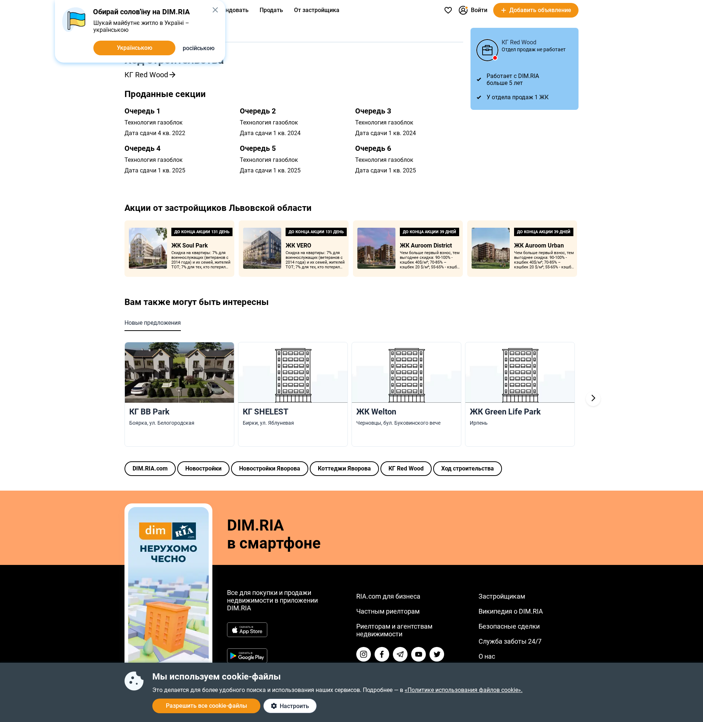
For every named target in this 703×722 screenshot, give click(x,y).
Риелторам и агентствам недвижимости (394, 630)
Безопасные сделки (509, 626)
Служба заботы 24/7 (510, 641)
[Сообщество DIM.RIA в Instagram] (363, 654)
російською (199, 48)
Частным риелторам (388, 611)
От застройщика (316, 10)
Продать (271, 10)
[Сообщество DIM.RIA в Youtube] (418, 654)
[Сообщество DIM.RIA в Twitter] (436, 654)
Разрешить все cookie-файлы (206, 705)
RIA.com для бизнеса (388, 596)
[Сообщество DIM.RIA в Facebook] (382, 654)
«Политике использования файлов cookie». (463, 689)
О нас (487, 656)
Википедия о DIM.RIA (511, 611)
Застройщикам (502, 596)
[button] (215, 9)
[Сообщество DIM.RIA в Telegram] (400, 654)
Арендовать (232, 10)
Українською (134, 47)
